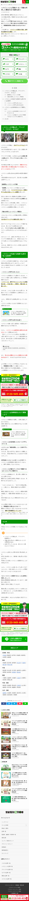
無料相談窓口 (5, 850)
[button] (3, 703)
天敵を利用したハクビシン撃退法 (15, 96)
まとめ (6, 118)
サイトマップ (5, 853)
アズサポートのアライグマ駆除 (14, 891)
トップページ (5, 822)
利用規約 (4, 847)
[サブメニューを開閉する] (26, 825)
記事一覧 (4, 831)
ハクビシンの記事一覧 (7, 866)
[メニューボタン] (27, 1)
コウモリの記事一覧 (7, 879)
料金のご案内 (5, 828)
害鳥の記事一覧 (5, 875)
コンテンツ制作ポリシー (8, 840)
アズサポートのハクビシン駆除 (14, 889)
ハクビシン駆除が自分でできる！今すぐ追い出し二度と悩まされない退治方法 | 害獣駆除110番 (18, 434)
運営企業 (4, 837)
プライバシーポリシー (7, 844)
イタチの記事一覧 (6, 863)
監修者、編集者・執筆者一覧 (9, 834)
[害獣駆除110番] (8, 1)
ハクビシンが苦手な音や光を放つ (16, 105)
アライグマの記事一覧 (7, 869)
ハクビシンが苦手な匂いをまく (15, 103)
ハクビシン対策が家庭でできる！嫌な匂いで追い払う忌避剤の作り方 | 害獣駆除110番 (18, 313)
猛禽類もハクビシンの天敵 (13, 94)
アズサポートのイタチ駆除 (14, 887)
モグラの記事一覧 (6, 872)
